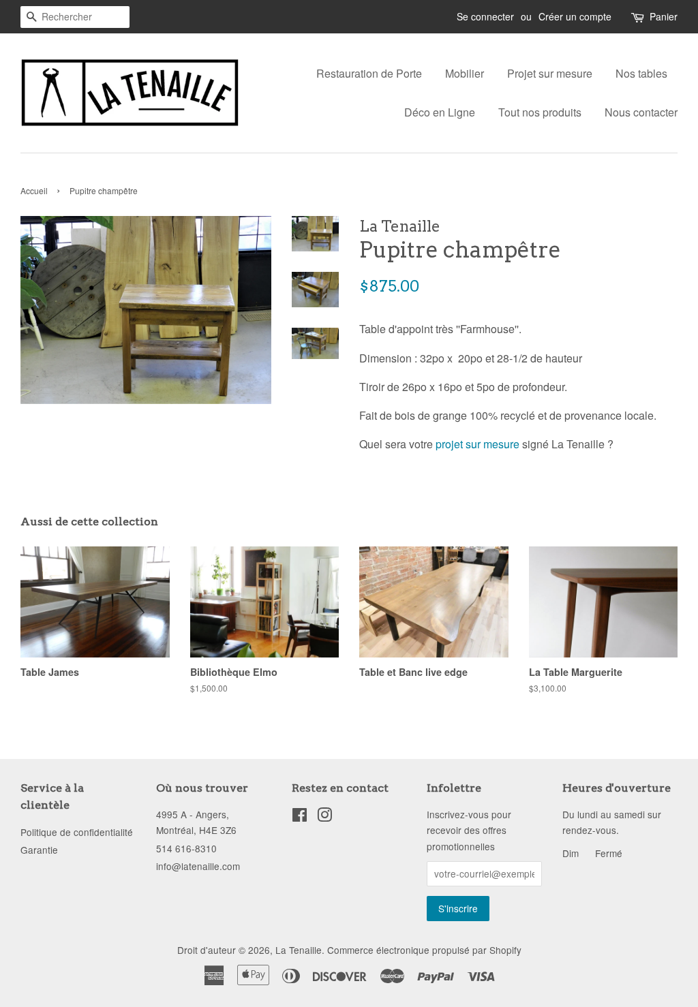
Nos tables (641, 73)
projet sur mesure (477, 444)
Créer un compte (574, 16)
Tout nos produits (539, 112)
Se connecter (485, 16)
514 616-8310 (186, 848)
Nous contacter (641, 112)
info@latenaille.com (198, 866)
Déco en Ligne (439, 112)
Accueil (34, 190)
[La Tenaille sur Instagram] (324, 817)
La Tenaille (298, 950)
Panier (664, 16)
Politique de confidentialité (76, 832)
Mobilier (464, 73)
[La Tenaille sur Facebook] (299, 817)
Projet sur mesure (549, 73)
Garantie (39, 849)
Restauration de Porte (369, 73)
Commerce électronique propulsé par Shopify (424, 950)
